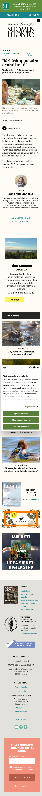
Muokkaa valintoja (19, 420)
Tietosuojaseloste (21, 711)
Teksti (21, 190)
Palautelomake (21, 687)
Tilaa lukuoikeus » (31, 499)
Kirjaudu (21, 719)
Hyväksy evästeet (21, 414)
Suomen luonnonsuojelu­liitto (29, 631)
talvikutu (23, 221)
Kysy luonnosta (21, 348)
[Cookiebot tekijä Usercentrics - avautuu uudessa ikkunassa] (29, 367)
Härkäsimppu (17, 218)
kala (27, 218)
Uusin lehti (25, 591)
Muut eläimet (29, 54)
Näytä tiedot (30, 407)
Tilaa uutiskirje (27, 609)
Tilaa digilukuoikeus (29, 600)
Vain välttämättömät (21, 427)
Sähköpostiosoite (16, 756)
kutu (14, 221)
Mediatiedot (21, 707)
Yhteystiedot (21, 691)
